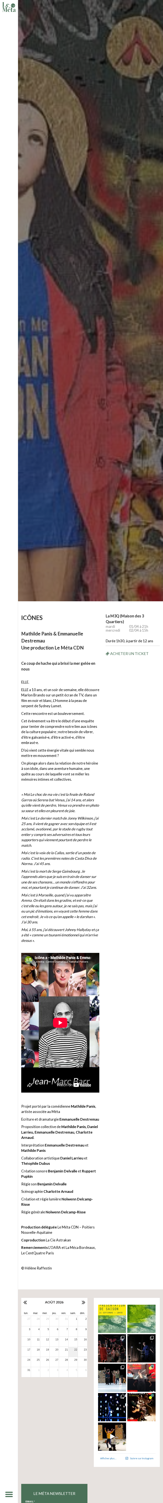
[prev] (25, 1302)
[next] (83, 1302)
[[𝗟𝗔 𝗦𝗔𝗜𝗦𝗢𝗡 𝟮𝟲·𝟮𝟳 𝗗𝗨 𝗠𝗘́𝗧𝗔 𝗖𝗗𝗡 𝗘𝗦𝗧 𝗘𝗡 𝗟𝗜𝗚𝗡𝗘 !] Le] (141, 1319)
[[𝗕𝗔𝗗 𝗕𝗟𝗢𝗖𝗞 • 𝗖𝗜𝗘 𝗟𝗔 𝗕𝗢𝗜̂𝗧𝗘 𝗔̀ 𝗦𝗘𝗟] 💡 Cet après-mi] (141, 1348)
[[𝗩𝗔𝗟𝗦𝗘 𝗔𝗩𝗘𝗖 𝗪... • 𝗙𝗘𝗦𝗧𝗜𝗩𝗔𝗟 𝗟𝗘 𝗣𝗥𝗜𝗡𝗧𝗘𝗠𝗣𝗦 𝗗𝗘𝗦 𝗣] (112, 1378)
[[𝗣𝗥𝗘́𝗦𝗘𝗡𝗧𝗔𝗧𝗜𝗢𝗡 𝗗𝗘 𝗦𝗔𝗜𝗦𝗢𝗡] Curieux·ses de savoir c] (112, 1319)
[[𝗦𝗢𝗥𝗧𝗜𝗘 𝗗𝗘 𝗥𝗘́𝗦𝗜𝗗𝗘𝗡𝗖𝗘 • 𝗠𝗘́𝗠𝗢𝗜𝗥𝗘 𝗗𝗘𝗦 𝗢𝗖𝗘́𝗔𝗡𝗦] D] (112, 1407)
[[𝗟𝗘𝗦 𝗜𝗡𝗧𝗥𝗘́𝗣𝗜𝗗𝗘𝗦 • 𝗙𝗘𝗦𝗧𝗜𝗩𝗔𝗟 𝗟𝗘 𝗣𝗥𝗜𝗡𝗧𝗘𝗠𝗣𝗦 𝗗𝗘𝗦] (141, 1378)
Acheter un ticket (129, 653)
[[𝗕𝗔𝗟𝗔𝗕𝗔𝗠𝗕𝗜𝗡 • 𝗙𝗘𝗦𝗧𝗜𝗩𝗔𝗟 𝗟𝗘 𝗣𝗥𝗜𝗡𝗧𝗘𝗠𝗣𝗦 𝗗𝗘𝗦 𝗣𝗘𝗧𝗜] (112, 1348)
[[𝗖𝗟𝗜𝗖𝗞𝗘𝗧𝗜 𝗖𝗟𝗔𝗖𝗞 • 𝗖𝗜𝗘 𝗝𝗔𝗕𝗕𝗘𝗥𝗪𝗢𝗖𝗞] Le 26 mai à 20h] (141, 1407)
